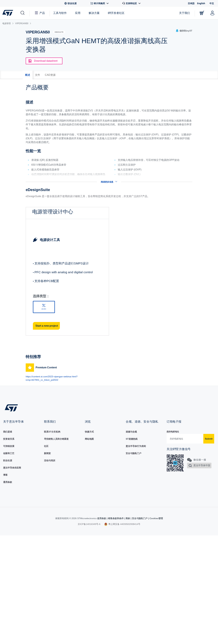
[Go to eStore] (202, 13)
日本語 (191, 3)
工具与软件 (60, 13)
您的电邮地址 (173, 431)
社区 (46, 446)
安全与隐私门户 (133, 453)
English (201, 3)
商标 (128, 518)
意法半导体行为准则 (136, 446)
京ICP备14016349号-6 (89, 524)
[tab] (28, 75)
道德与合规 (131, 431)
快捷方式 (89, 431)
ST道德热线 (132, 439)
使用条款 (102, 518)
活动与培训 (49, 460)
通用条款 (7, 482)
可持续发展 (8, 446)
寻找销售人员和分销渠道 (56, 439)
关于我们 (184, 13)
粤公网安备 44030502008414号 (124, 524)
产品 (42, 13)
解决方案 (94, 13)
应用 (77, 13)
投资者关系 (8, 439)
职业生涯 (7, 460)
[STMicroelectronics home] (8, 13)
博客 (5, 475)
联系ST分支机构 (52, 431)
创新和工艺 (8, 453)
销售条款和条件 (115, 518)
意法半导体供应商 (12, 467)
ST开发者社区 (116, 13)
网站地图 (89, 439)
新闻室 (47, 453)
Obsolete (59, 32)
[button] (22, 13)
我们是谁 (7, 431)
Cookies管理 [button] (156, 518)
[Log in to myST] (212, 13)
